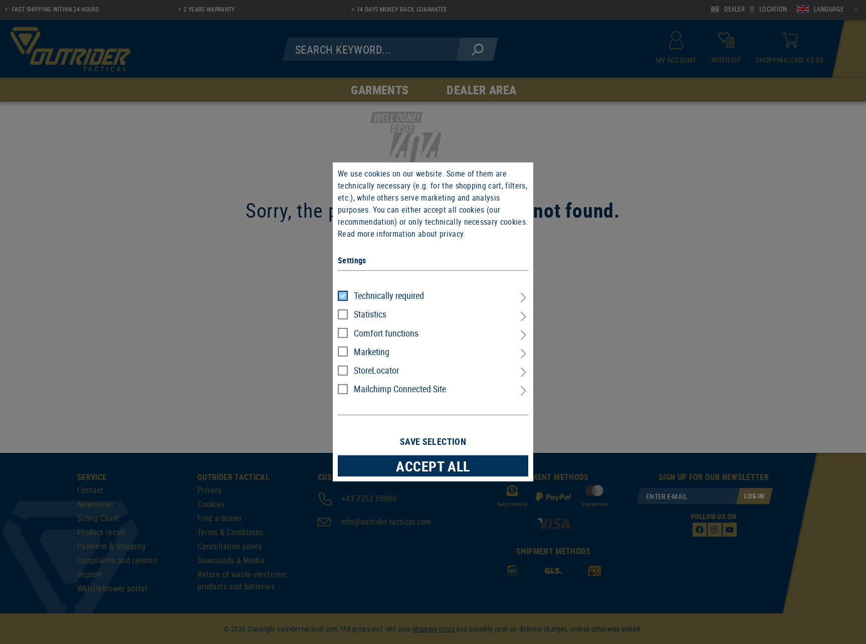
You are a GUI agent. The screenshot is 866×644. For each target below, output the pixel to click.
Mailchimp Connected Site (400, 389)
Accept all (433, 465)
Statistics (370, 314)
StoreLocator (376, 370)
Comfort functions (386, 333)
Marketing (371, 352)
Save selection (433, 441)
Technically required (389, 295)
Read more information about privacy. (402, 233)
